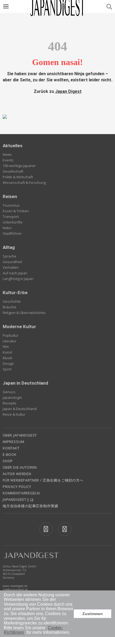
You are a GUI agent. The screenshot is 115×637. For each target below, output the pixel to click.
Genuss (9, 391)
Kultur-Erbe (15, 292)
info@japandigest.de (15, 590)
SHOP (8, 460)
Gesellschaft (13, 171)
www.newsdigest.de (15, 586)
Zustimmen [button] (92, 614)
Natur (7, 227)
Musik (7, 357)
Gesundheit (12, 261)
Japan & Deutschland (20, 408)
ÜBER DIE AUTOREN (20, 467)
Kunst (7, 352)
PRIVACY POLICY (17, 486)
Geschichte (12, 301)
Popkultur (10, 335)
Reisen (10, 196)
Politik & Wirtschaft (18, 177)
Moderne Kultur (19, 326)
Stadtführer (12, 233)
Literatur (9, 341)
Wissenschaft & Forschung (24, 182)
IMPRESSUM (13, 441)
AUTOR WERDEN (17, 473)
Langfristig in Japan (18, 278)
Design (8, 363)
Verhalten (11, 267)
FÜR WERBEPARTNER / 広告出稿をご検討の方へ (43, 480)
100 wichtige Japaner (19, 165)
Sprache (9, 256)
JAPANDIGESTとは (18, 499)
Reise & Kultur (14, 414)
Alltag (9, 247)
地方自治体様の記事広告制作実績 (30, 505)
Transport (11, 216)
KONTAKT (11, 448)
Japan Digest (68, 91)
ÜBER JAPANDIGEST (20, 435)
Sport (7, 369)
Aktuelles (12, 145)
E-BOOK (10, 454)
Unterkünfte (12, 222)
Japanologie (12, 397)
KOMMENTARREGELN (21, 493)
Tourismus (11, 205)
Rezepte (9, 403)
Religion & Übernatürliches (24, 312)
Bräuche (9, 307)
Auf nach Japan (15, 273)
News (7, 154)
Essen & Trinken (16, 210)
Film (6, 346)
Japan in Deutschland (25, 383)
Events (8, 160)
